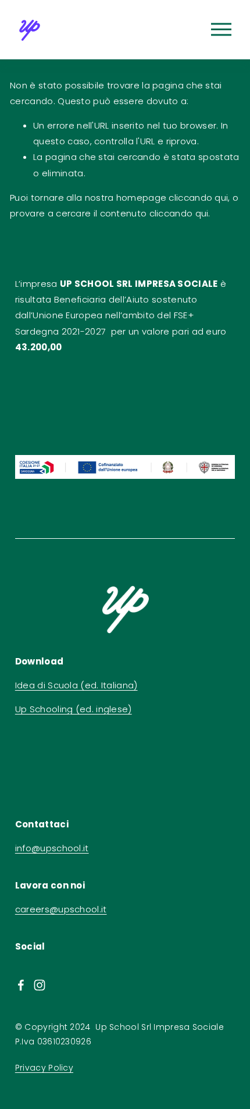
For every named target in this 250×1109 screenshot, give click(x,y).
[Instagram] (39, 985)
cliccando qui (198, 197)
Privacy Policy (44, 1068)
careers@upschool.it (61, 909)
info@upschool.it (52, 848)
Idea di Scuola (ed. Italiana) (76, 685)
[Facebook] (21, 985)
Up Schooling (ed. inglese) (73, 709)
